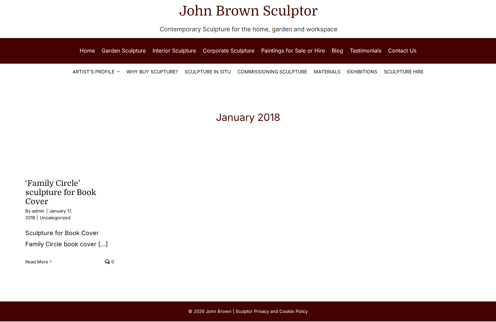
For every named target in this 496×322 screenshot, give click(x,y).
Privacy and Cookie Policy (281, 311)
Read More (36, 261)
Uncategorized (55, 217)
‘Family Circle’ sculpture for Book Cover (60, 192)
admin (38, 211)
